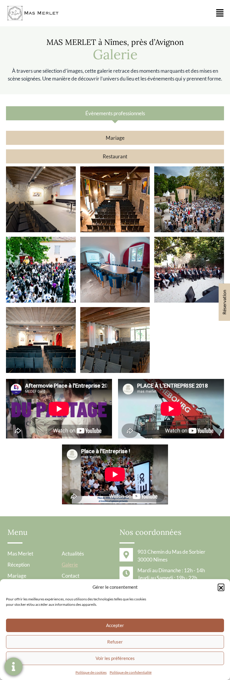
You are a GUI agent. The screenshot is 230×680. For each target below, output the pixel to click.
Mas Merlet (20, 553)
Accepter (115, 625)
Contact (70, 576)
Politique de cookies (91, 672)
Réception (18, 564)
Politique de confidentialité (131, 672)
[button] (221, 587)
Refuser (115, 641)
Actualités (73, 553)
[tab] (115, 113)
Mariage (16, 576)
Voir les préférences (115, 658)
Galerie (70, 564)
